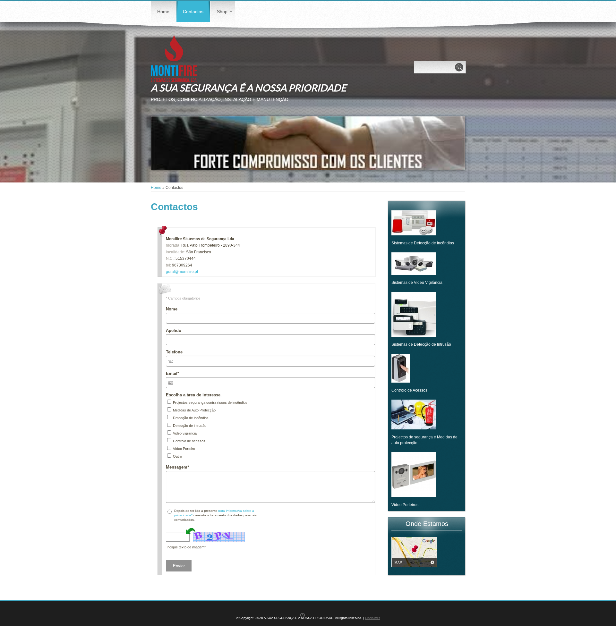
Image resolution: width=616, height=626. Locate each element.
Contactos (193, 11)
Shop (222, 11)
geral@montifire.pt (182, 271)
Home (163, 11)
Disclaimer (372, 618)
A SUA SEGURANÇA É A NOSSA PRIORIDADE (248, 87)
